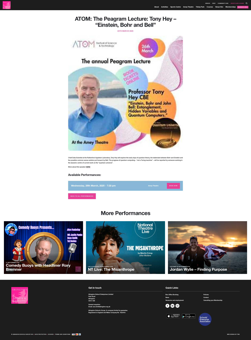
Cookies (51, 334)
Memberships (231, 7)
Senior (207, 3)
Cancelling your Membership (212, 300)
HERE (88, 167)
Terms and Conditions (62, 334)
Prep (213, 3)
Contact (206, 297)
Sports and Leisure (237, 3)
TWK (238, 334)
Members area (243, 7)
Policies (206, 294)
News (167, 297)
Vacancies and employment (175, 300)
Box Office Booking (172, 294)
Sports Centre (175, 7)
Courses (210, 7)
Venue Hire (219, 7)
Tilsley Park (200, 7)
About (156, 7)
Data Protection (40, 334)
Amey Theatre (188, 7)
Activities (164, 7)
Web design (231, 334)
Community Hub (223, 3)
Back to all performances (82, 196)
